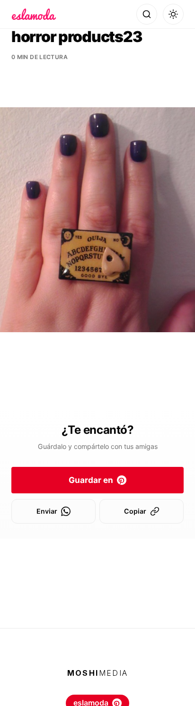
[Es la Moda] (33, 14)
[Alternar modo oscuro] (173, 14)
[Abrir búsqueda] (146, 14)
